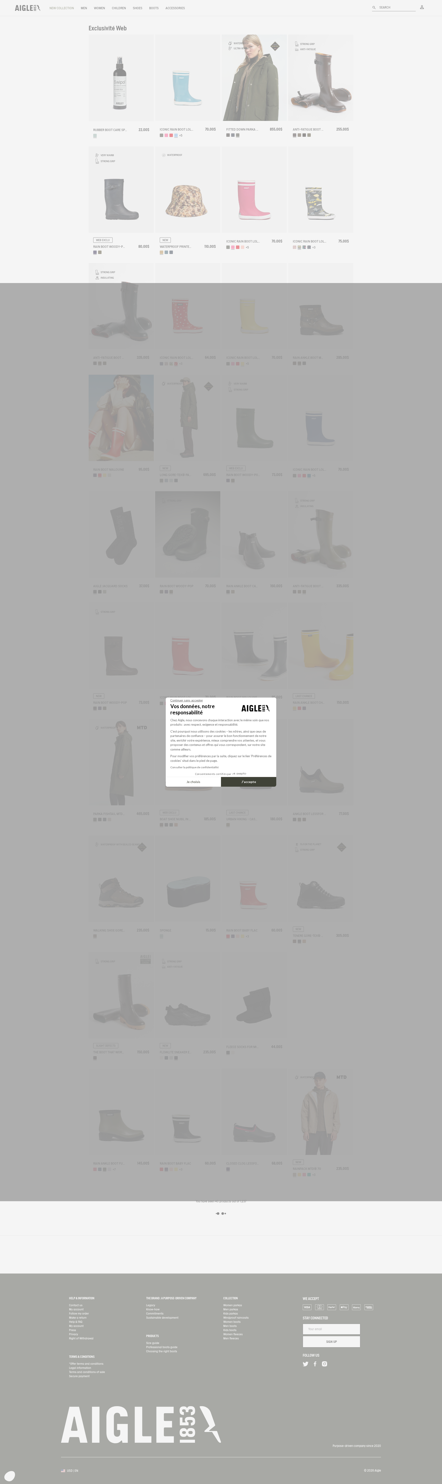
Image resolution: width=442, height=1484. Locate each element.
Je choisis (193, 782)
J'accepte (248, 782)
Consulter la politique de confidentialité (194, 767)
